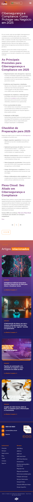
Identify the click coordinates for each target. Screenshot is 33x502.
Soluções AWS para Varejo (24, 484)
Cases (3, 458)
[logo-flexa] (4, 3)
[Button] (24, 436)
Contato (4, 461)
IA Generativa (20, 461)
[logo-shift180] (16, 498)
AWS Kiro (19, 451)
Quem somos (5, 453)
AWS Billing (20, 448)
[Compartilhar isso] (12, 225)
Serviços (4, 451)
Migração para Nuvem (22, 471)
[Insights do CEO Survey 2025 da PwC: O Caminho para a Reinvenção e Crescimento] (16, 398)
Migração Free (20, 468)
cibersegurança (27, 135)
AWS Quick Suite (21, 456)
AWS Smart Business (22, 459)
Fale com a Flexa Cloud (24, 212)
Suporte (4, 463)
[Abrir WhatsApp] (29, 498)
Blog (3, 456)
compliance (14, 98)
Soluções (4, 448)
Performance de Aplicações (24, 474)
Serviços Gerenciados (22, 479)
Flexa (3, 219)
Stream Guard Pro (21, 487)
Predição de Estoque (22, 476)
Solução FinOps (21, 482)
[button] (30, 3)
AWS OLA (19, 453)
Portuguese (16, 3)
